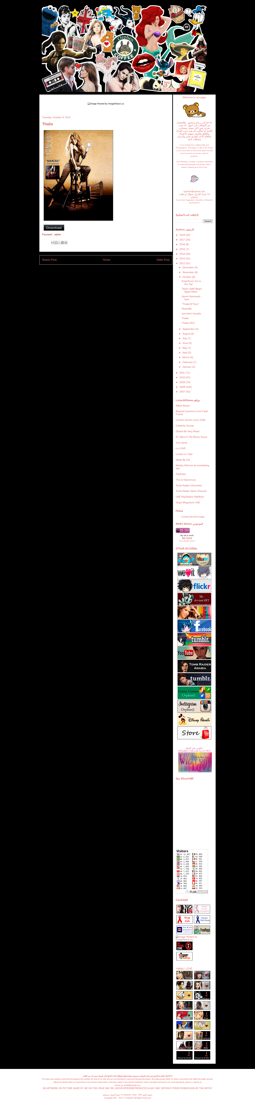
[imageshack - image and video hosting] (184, 960)
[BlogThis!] (56, 242)
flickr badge (199, 517)
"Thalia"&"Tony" (190, 304)
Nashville (187, 308)
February (187, 362)
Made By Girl (183, 459)
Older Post (162, 259)
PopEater (181, 474)
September (188, 329)
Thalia (185, 318)
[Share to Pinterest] (66, 242)
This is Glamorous (186, 479)
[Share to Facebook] (62, 242)
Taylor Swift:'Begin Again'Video (192, 290)
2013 (183, 258)
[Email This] (52, 242)
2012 (183, 263)
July (185, 338)
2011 (182, 372)
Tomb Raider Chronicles (189, 485)
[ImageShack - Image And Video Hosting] (78, 221)
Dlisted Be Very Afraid (187, 431)
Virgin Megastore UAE (188, 502)
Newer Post (49, 259)
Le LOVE (181, 448)
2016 (183, 244)
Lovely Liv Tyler (184, 454)
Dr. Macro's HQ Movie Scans (191, 436)
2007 (183, 391)
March (186, 357)
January (187, 366)
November (188, 272)
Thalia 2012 (188, 322)
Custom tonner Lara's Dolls (191, 419)
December (188, 267)
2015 (183, 249)
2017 (183, 239)
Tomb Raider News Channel (191, 491)
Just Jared (181, 442)
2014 (183, 253)
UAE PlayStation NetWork (190, 496)
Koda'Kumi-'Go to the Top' (191, 282)
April (185, 352)
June (185, 343)
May (185, 347)
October (187, 277)
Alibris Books (183, 405)
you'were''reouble (191, 313)
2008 (183, 387)
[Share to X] (59, 242)
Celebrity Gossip (185, 425)
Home (106, 259)
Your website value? (187, 541)
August (186, 333)
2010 (183, 377)
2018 (183, 235)
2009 (183, 382)
